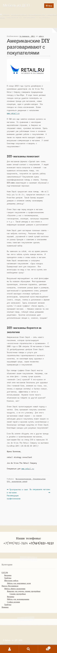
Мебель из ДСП (16, 5)
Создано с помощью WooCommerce (17, 643)
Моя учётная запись (9, 649)
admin (41, 36)
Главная (6, 14)
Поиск (28, 649)
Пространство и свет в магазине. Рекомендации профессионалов (17, 494)
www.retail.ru (13, 113)
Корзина (44, 647)
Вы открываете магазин (40, 490)
